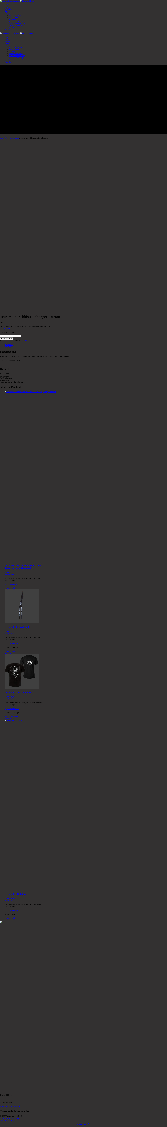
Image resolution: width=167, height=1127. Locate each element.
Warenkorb (8, 9)
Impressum (13, 27)
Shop (6, 7)
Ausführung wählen (12, 716)
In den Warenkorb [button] (11, 588)
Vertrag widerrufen (16, 15)
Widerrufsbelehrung (16, 21)
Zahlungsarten (14, 19)
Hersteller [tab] (8, 347)
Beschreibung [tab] (9, 345)
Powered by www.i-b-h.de (9, 1118)
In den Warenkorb (6, 339)
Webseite (8, 29)
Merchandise (14, 138)
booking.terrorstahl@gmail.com (10, 1106)
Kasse (7, 11)
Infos (6, 13)
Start (6, 5)
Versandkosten (14, 17)
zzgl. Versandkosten (7, 328)
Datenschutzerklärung (17, 23)
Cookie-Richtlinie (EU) (17, 25)
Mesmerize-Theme (7, 1120)
